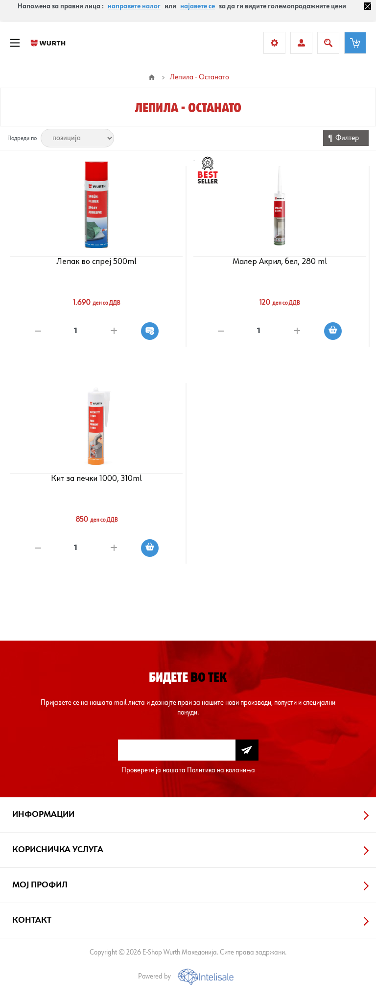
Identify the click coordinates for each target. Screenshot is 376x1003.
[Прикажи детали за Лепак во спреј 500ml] (96, 205)
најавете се (197, 6)
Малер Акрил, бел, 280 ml (280, 261)
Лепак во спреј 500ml (97, 261)
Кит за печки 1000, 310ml (96, 478)
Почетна (152, 77)
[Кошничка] (355, 43)
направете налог (134, 6)
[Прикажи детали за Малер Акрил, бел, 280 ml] (280, 205)
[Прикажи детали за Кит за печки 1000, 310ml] (96, 422)
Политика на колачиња (221, 770)
